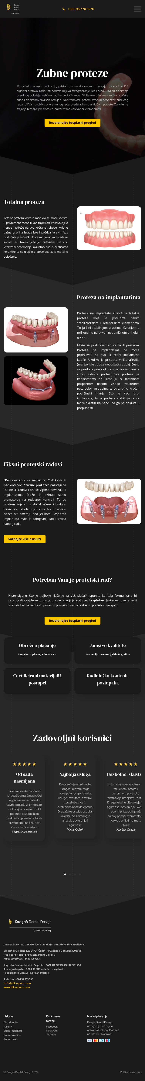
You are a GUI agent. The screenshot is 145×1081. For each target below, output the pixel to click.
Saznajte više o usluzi (24, 539)
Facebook (52, 1026)
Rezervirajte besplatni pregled (72, 123)
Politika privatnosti (130, 1072)
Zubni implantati (13, 1030)
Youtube (51, 1034)
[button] (137, 9)
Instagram (52, 1030)
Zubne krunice (12, 1035)
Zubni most (10, 1039)
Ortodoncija (11, 1022)
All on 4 (8, 1026)
